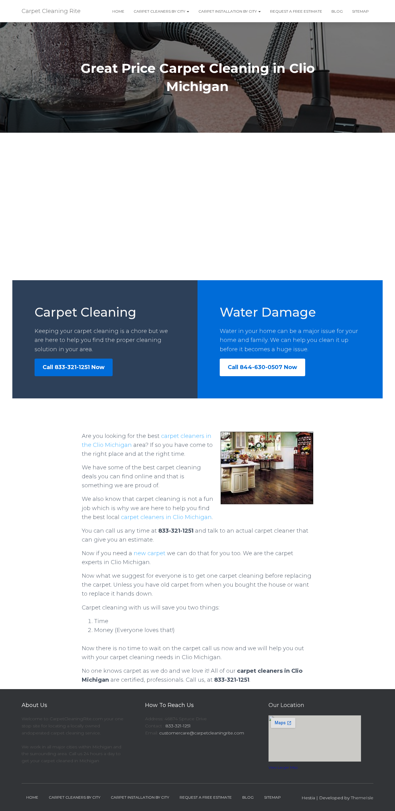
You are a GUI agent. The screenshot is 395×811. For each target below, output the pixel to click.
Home (118, 11)
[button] (187, 11)
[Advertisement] (197, 179)
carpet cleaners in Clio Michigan (166, 517)
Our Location (286, 705)
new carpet (149, 553)
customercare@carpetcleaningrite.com (201, 733)
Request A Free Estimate (296, 11)
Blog (337, 11)
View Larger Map (283, 767)
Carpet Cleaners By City (160, 11)
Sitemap (360, 11)
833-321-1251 (178, 726)
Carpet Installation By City (228, 11)
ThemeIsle (362, 798)
